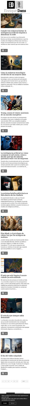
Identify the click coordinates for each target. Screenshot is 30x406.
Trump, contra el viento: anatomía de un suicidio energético (14, 114)
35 (5, 293)
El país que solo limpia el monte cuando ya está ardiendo (14, 276)
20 (5, 131)
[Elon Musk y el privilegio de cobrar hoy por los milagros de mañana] (15, 223)
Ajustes (12, 403)
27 (5, 50)
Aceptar (5, 403)
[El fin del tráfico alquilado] (15, 345)
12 (5, 253)
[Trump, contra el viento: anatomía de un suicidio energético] (15, 103)
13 (5, 211)
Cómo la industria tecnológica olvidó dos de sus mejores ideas (13, 74)
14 (5, 333)
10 (5, 90)
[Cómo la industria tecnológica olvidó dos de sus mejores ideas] (15, 62)
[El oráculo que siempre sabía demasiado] (15, 305)
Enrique (15, 10)
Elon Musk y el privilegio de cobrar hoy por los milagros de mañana (13, 235)
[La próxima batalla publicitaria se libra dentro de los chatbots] (15, 183)
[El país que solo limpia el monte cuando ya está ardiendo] (15, 265)
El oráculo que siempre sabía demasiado (12, 316)
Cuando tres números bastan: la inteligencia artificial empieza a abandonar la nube (14, 33)
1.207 (23, 381)
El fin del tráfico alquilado (11, 356)
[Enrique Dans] (15, 5)
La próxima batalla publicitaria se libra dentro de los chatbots (14, 194)
